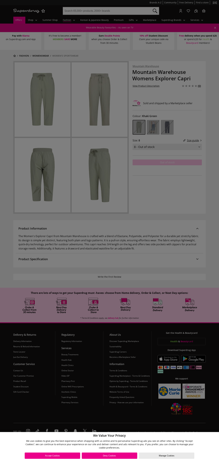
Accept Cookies (52, 455)
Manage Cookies (166, 455)
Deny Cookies (109, 455)
